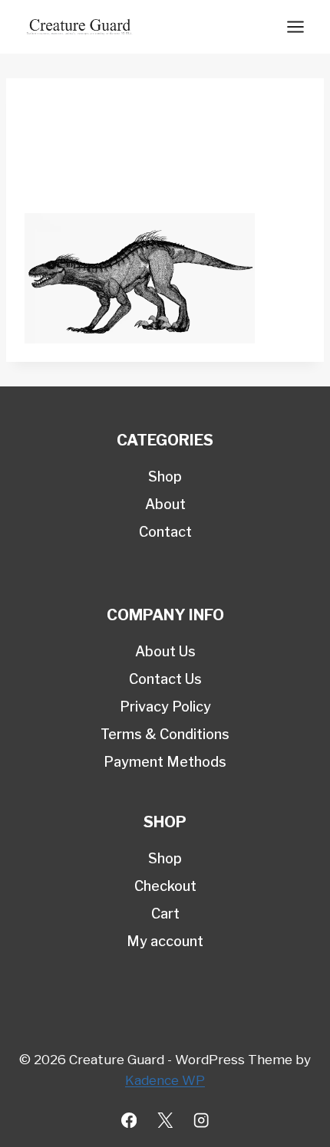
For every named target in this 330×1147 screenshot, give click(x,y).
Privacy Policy (165, 706)
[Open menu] (295, 26)
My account (165, 941)
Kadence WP (165, 1080)
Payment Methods (165, 762)
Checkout (165, 886)
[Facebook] (129, 1120)
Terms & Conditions (165, 734)
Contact (165, 532)
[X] (165, 1120)
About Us (165, 651)
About (165, 504)
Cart (165, 913)
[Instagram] (201, 1120)
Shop (165, 476)
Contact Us (165, 679)
